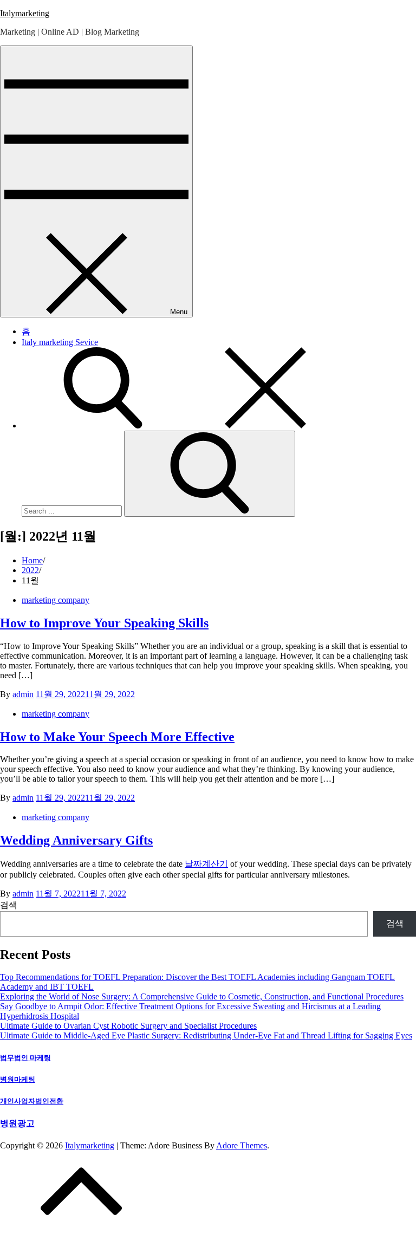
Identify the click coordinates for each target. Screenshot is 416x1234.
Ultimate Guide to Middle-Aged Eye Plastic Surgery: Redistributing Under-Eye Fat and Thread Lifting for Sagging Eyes (206, 1035)
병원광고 (17, 1123)
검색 (8, 905)
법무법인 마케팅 (25, 1058)
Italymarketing (24, 13)
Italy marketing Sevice (60, 342)
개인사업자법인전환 (31, 1101)
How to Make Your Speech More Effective (117, 737)
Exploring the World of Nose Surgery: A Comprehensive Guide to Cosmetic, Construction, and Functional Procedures (202, 996)
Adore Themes (241, 1145)
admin (23, 694)
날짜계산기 (206, 863)
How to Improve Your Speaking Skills (104, 623)
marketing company (55, 600)
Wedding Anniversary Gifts (76, 840)
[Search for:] (73, 510)
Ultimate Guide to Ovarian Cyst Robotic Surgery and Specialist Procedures (128, 1025)
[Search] (209, 474)
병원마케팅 (17, 1079)
